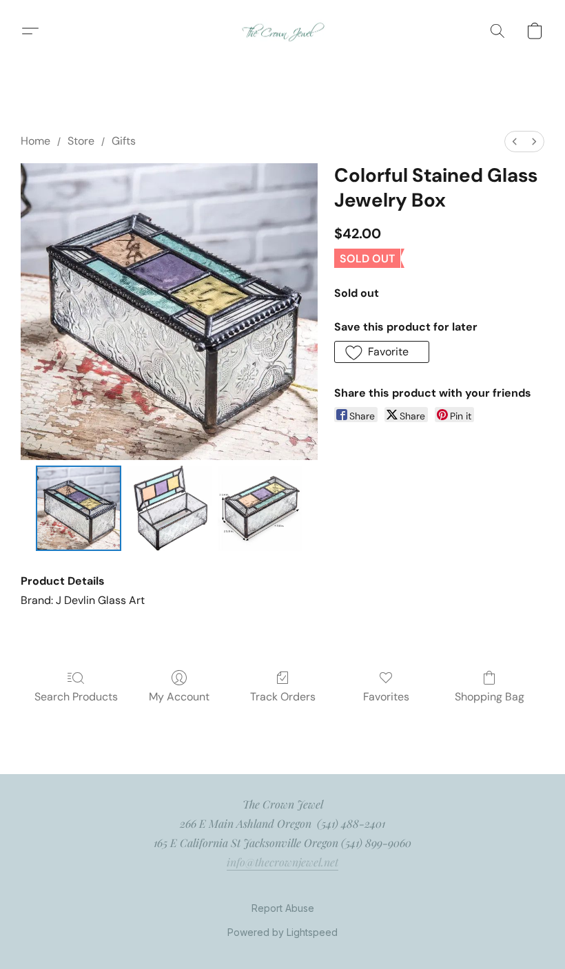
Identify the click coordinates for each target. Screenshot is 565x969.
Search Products (76, 696)
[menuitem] (514, 142)
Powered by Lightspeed (282, 932)
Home (35, 141)
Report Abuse (282, 908)
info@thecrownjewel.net (282, 862)
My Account (179, 696)
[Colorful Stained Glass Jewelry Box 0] (78, 508)
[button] (283, 31)
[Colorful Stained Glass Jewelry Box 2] (260, 508)
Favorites (386, 696)
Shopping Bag (489, 696)
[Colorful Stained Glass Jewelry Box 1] (169, 508)
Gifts (124, 141)
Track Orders (283, 696)
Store (81, 141)
